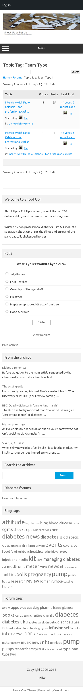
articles (23, 608)
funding (16, 551)
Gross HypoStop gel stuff (26, 289)
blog (44, 523)
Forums (17, 77)
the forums (48, 649)
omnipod (56, 642)
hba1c (25, 551)
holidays (52, 551)
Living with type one (21, 123)
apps (15, 608)
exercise (70, 545)
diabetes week (35, 622)
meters (15, 642)
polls (21, 574)
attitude (13, 522)
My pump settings (13, 424)
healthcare (38, 551)
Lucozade (16, 296)
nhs (63, 566)
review (32, 581)
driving (40, 545)
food (6, 551)
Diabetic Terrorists (14, 367)
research (18, 581)
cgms (7, 529)
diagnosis (16, 545)
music (43, 567)
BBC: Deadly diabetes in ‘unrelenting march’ (30, 405)
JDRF (27, 633)
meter (32, 566)
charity (48, 615)
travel (7, 586)
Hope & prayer (19, 311)
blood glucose (60, 523)
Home (7, 77)
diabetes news (21, 536)
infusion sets (60, 627)
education (16, 628)
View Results (41, 335)
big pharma (32, 523)
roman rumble (51, 581)
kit (32, 558)
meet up (67, 634)
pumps (8, 648)
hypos (44, 628)
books (8, 614)
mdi (4, 567)
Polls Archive (10, 344)
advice (6, 607)
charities (36, 615)
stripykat (35, 649)
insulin (23, 560)
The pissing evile (12, 386)
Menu (41, 48)
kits (41, 634)
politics (9, 574)
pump (60, 574)
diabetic (51, 622)
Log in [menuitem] (6, 5)
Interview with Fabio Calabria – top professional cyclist (17, 107)
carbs (76, 523)
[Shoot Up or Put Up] (41, 34)
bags (31, 608)
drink (76, 622)
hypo (63, 551)
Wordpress (61, 690)
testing (68, 581)
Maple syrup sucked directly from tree (34, 304)
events (53, 544)
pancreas (72, 567)
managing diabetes (61, 559)
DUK (5, 628)
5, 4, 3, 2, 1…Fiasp (13, 443)
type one (70, 649)
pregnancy (39, 574)
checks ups (23, 529)
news (53, 566)
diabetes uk (53, 536)
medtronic (16, 566)
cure (55, 530)
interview (12, 633)
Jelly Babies (17, 274)
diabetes (67, 614)
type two (9, 654)
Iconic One (20, 690)
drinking (28, 545)
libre (39, 559)
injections (9, 560)
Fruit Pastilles (18, 281)
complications (42, 529)
